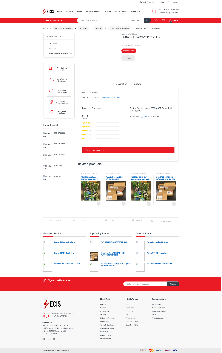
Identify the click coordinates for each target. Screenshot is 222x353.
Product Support (158, 318)
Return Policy (105, 322)
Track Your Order (148, 2)
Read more (98, 204)
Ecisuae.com (49, 350)
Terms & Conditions (107, 325)
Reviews (137, 84)
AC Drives (83, 28)
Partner (103, 308)
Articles (103, 315)
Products (69, 11)
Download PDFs (132, 325)
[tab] (121, 85)
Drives (52, 49)
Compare (138, 45)
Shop (162, 2)
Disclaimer (104, 332)
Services (107, 11)
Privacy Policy (105, 339)
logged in (143, 116)
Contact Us (135, 11)
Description (121, 84)
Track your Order (158, 308)
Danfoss (99, 28)
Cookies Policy (105, 335)
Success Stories (121, 11)
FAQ (127, 315)
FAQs (154, 315)
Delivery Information (107, 318)
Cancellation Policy (107, 328)
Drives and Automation (63, 28)
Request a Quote (132, 322)
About (79, 11)
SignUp (173, 284)
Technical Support (93, 11)
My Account (174, 2)
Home (59, 11)
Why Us (103, 304)
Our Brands (104, 311)
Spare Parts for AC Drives (119, 28)
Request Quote (129, 51)
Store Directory (131, 318)
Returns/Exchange (159, 311)
